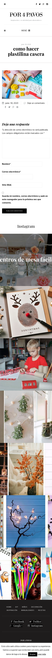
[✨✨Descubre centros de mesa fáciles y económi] (26, 260)
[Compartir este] (5, 107)
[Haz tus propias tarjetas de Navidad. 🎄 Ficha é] (26, 312)
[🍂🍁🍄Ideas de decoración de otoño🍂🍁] (26, 469)
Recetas (42, 610)
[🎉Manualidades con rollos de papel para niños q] (26, 364)
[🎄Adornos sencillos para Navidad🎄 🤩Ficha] (26, 417)
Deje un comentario (36, 103)
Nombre (6, 163)
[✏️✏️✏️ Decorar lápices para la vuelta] (26, 574)
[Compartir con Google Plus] (13, 107)
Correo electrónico (11, 171)
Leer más (42, 654)
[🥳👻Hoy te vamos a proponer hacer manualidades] (26, 521)
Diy (16, 607)
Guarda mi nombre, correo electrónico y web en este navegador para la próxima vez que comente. (25, 199)
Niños (24, 607)
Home (8, 607)
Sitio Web (6, 184)
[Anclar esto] (17, 107)
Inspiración (12, 610)
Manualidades (27, 610)
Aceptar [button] (33, 654)
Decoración (36, 607)
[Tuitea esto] (9, 107)
